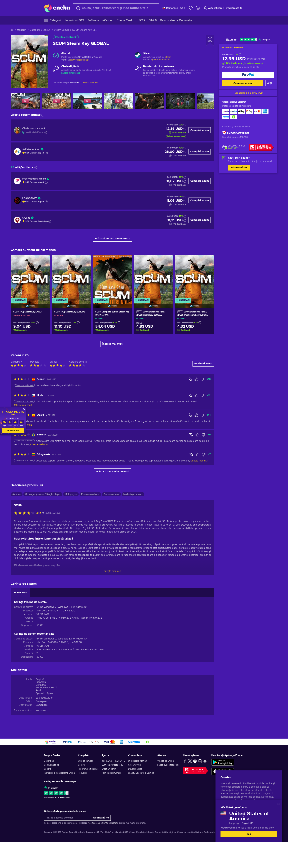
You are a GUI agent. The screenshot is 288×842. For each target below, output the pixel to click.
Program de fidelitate (88, 769)
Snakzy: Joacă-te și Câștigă (141, 773)
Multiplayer (71, 494)
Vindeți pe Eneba (165, 761)
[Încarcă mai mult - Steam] (138, 55)
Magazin (21, 30)
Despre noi (49, 761)
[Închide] (278, 804)
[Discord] (200, 761)
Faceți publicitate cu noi (168, 765)
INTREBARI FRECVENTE (113, 761)
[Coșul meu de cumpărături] (198, 8)
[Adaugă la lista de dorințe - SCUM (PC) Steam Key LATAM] (44, 260)
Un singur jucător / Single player (43, 494)
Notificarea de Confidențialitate (103, 823)
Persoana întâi (111, 494)
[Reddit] (205, 761)
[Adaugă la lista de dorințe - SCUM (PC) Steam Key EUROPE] (85, 260)
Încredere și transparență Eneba (59, 773)
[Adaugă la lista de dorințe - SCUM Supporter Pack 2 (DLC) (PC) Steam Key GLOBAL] (208, 260)
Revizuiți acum (203, 363)
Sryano (26, 218)
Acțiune (16, 494)
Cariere (47, 769)
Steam (168, 57)
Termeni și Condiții (164, 832)
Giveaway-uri (134, 765)
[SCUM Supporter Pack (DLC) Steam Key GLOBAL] (153, 277)
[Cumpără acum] (248, 75)
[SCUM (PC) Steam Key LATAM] (30, 277)
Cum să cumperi (86, 761)
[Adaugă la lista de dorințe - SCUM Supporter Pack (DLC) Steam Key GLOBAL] (167, 260)
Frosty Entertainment (34, 179)
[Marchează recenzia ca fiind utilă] (196, 379)
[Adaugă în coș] (269, 83)
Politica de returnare (111, 773)
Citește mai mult (112, 571)
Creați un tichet (109, 769)
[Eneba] (57, 8)
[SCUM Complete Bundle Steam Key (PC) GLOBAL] (112, 277)
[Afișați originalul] (190, 379)
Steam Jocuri (61, 30)
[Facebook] (185, 761)
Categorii (35, 30)
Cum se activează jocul (113, 765)
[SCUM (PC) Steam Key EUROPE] (71, 277)
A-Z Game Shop (31, 149)
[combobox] (116, 8)
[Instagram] (195, 761)
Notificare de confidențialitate (188, 832)
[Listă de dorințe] (190, 8)
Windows (41, 710)
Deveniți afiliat (135, 769)
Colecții (81, 765)
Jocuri (47, 30)
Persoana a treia (90, 494)
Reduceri (82, 773)
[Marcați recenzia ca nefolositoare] (202, 379)
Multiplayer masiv (133, 494)
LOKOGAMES (29, 198)
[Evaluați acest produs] (25, 513)
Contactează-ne (51, 765)
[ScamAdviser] (235, 133)
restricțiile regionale (80, 60)
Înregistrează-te (233, 8)
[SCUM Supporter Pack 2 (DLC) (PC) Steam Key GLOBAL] (194, 277)
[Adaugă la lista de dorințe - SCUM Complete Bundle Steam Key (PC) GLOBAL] (126, 260)
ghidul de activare (161, 60)
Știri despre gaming (137, 761)
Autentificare (215, 8)
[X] (190, 761)
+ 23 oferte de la (248, 93)
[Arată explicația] (46, 153)
